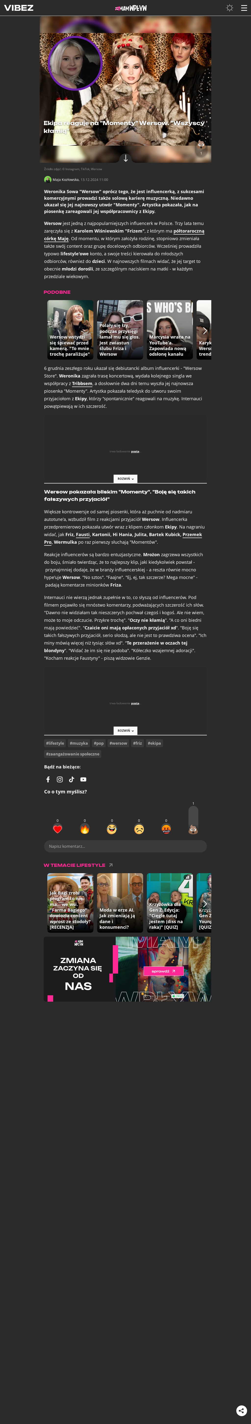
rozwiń (124, 479)
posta (135, 451)
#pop (99, 743)
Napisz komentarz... (67, 846)
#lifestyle (55, 743)
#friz (137, 743)
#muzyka (79, 743)
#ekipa (154, 743)
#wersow (118, 743)
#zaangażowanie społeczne (72, 754)
